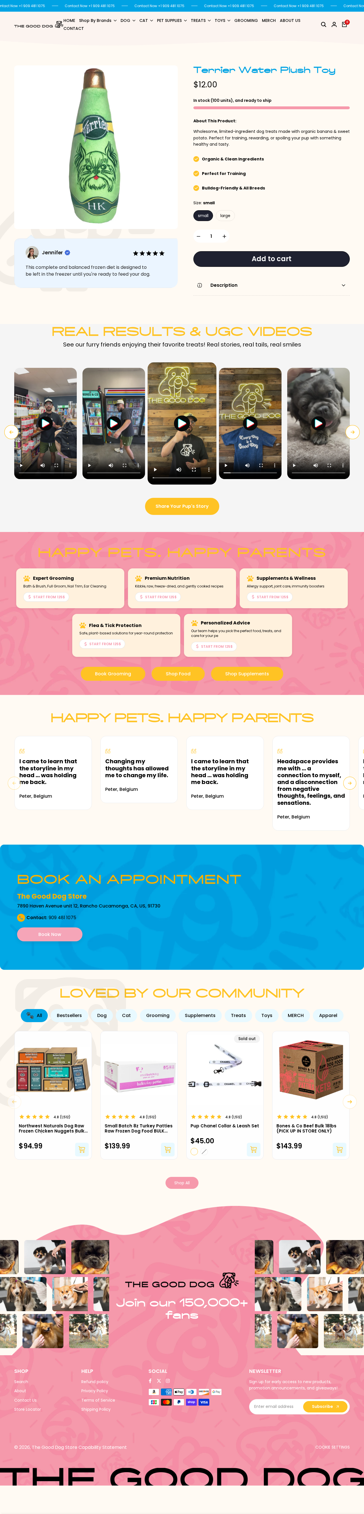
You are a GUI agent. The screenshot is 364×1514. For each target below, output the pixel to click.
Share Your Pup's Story (182, 506)
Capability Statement (102, 1447)
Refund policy (94, 1382)
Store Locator (27, 1409)
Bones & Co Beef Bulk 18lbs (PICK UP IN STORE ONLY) (306, 1128)
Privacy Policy (94, 1391)
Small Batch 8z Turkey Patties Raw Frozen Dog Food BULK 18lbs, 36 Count (139, 1128)
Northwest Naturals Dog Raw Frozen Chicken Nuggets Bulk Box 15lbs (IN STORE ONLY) (51, 1128)
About (20, 1391)
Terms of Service (98, 1400)
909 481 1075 (62, 917)
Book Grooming (113, 674)
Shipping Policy (96, 1409)
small (203, 215)
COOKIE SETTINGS (332, 1447)
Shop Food (178, 674)
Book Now (49, 934)
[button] (45, 423)
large (225, 215)
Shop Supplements (247, 674)
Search (21, 1382)
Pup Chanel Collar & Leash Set (225, 1126)
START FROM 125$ (49, 597)
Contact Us (25, 1400)
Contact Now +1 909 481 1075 (90, 5)
